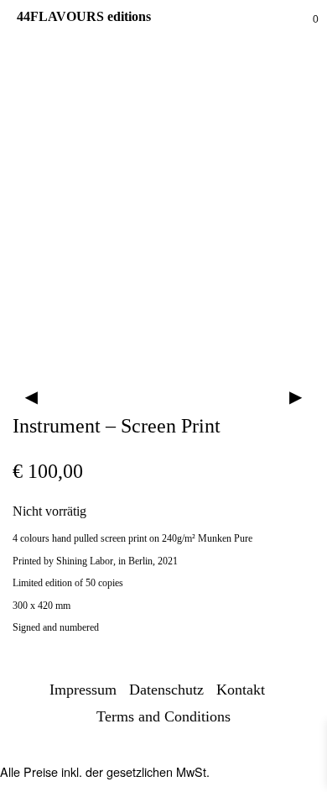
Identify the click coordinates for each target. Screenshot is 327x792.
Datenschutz (166, 689)
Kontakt (240, 689)
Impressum (83, 689)
